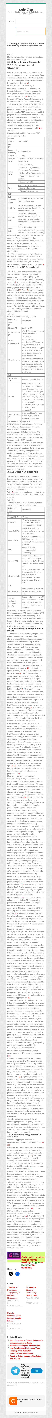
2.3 (13, 492)
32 (29, 1169)
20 (15, 766)
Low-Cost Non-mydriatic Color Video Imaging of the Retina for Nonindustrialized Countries (25, 1350)
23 (22, 884)
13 (28, 668)
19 (12, 766)
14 (20, 673)
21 (19, 774)
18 (31, 708)
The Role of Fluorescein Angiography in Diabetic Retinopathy (13, 1292)
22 (28, 797)
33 (18, 1190)
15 (22, 689)
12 (20, 290)
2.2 (28, 290)
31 (31, 1156)
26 (9, 1056)
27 (20, 1077)
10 (43, 264)
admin (26, 1382)
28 (42, 1142)
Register (26, 1265)
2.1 (40, 128)
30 (8, 1145)
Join (37, 1371)
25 (16, 913)
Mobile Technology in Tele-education (25, 1346)
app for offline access (26, 1412)
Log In (36, 1262)
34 (26, 1216)
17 (24, 689)
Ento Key (26, 9)
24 (22, 897)
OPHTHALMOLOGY (36, 1382)
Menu (11, 22)
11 (15, 282)
